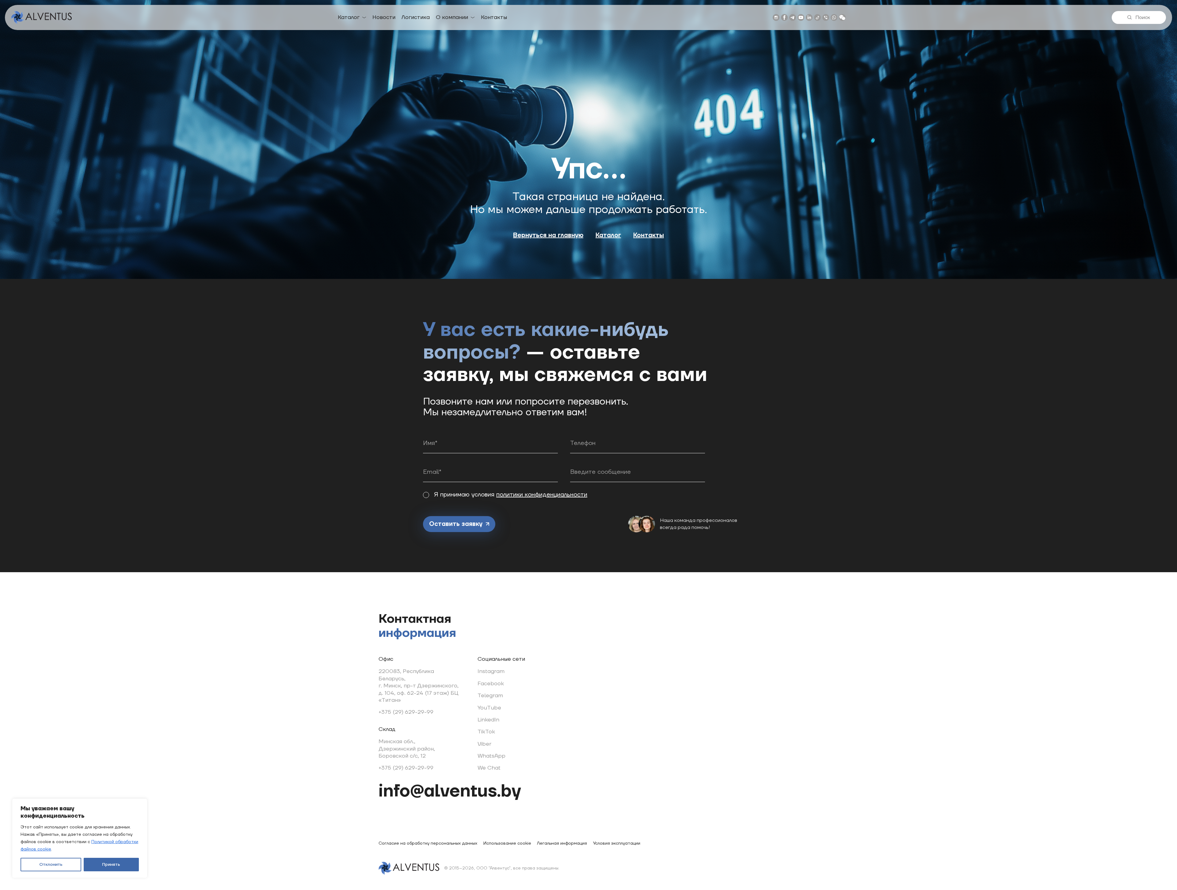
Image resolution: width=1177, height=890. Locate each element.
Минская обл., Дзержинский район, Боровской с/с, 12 (407, 748)
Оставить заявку (455, 524)
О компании (452, 17)
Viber (484, 743)
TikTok (486, 731)
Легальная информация (562, 843)
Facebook (491, 683)
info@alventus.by (450, 791)
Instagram (491, 671)
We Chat (489, 767)
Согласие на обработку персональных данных (428, 843)
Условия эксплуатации (616, 843)
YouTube (489, 707)
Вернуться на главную (548, 235)
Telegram (490, 695)
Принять (111, 864)
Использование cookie (507, 843)
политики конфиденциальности (541, 495)
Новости (383, 17)
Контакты (494, 17)
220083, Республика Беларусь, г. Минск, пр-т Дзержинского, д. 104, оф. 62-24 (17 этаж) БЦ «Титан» (419, 686)
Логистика (416, 17)
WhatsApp (491, 755)
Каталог (349, 17)
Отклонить (51, 864)
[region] (79, 838)
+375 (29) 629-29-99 (406, 712)
